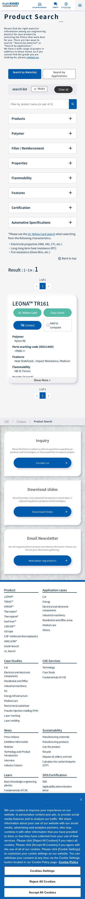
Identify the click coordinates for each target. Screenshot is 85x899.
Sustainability (52, 730)
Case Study (48, 672)
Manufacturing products (55, 741)
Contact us (42, 462)
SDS (44, 781)
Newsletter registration (43, 560)
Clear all (63, 89)
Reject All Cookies (43, 881)
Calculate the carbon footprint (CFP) (58, 763)
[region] (42, 846)
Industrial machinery (53, 615)
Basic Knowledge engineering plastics (20, 783)
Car (44, 596)
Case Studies (13, 661)
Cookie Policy (68, 862)
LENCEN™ (9, 626)
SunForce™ (10, 621)
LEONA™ (8, 596)
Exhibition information (16, 741)
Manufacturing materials (56, 736)
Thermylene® (11, 616)
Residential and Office (16, 681)
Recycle (46, 751)
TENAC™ (8, 601)
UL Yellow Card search (41, 234)
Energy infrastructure (15, 695)
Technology (48, 667)
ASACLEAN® (10, 641)
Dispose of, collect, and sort (57, 756)
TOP (6, 421)
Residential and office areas (57, 620)
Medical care (49, 625)
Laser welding (11, 720)
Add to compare (55, 325)
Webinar (8, 746)
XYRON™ (9, 606)
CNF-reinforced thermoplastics (21, 636)
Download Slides (42, 511)
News (8, 730)
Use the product (51, 746)
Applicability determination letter (57, 788)
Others (46, 630)
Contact (28, 325)
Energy (46, 601)
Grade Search (11, 646)
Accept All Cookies (42, 892)
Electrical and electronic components (55, 608)
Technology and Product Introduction (17, 753)
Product (21, 421)
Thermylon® (10, 611)
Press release (11, 736)
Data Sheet (57, 313)
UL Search (9, 651)
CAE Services (51, 661)
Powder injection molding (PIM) (21, 710)
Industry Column (13, 765)
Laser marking (12, 715)
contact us (33, 57)
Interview (9, 760)
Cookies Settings (42, 870)
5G (5, 690)
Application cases (54, 590)
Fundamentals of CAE (54, 677)
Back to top (67, 258)
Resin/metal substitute (16, 705)
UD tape (8, 631)
